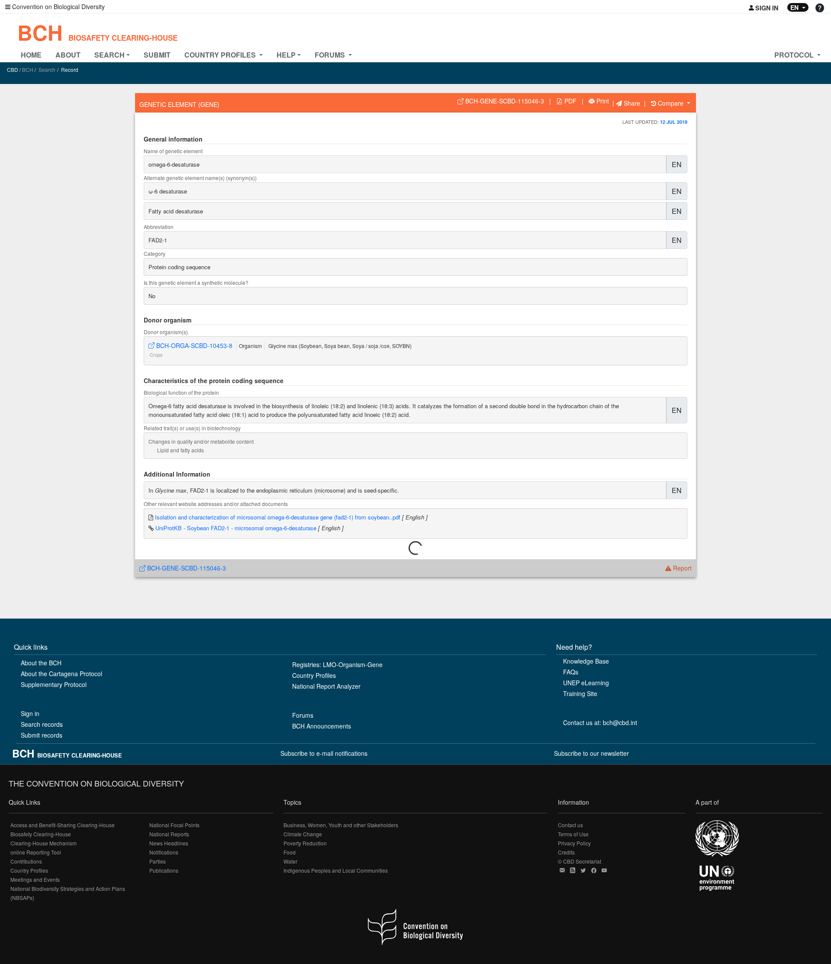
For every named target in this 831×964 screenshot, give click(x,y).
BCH (97, 32)
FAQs (570, 671)
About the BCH (41, 662)
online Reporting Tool (35, 852)
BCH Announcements (321, 726)
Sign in (30, 713)
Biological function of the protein (181, 392)
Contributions (26, 861)
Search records (42, 724)
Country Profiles (314, 675)
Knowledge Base (586, 661)
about (68, 55)
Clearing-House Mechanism (43, 843)
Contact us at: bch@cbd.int (600, 722)
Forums (302, 715)
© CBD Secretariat (579, 861)
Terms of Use (573, 834)
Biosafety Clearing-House (40, 834)
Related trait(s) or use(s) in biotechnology (192, 428)
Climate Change (302, 834)
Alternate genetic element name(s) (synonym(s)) (200, 177)
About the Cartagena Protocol (61, 673)
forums (331, 55)
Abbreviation (159, 226)
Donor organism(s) (166, 331)
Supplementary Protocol (54, 684)
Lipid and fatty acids (180, 450)
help (286, 55)
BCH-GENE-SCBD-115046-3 (185, 568)
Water (290, 861)
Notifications (163, 852)
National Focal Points (174, 825)
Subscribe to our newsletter (591, 753)
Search (47, 69)
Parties (157, 861)
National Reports (169, 834)
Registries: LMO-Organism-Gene (337, 664)
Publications (163, 870)
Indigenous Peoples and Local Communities (335, 870)
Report (681, 568)
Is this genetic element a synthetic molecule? (196, 282)
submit (157, 55)
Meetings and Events (35, 879)
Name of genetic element (173, 151)
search (109, 55)
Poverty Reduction (305, 843)
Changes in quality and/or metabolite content (201, 441)
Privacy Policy (574, 843)
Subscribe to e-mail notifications (323, 753)
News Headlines (168, 843)
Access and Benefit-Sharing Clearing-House (62, 825)
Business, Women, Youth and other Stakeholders (340, 825)
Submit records (41, 735)
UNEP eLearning (586, 682)
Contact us (570, 825)
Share (631, 103)
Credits (566, 852)
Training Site (580, 693)
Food (289, 852)
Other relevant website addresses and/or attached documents (216, 503)
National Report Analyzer (326, 686)
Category (154, 253)
